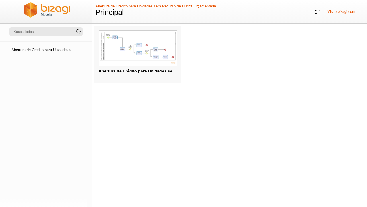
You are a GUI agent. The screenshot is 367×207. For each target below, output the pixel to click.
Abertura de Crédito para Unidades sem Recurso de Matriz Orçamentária (155, 6)
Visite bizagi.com (341, 11)
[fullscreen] (318, 11)
